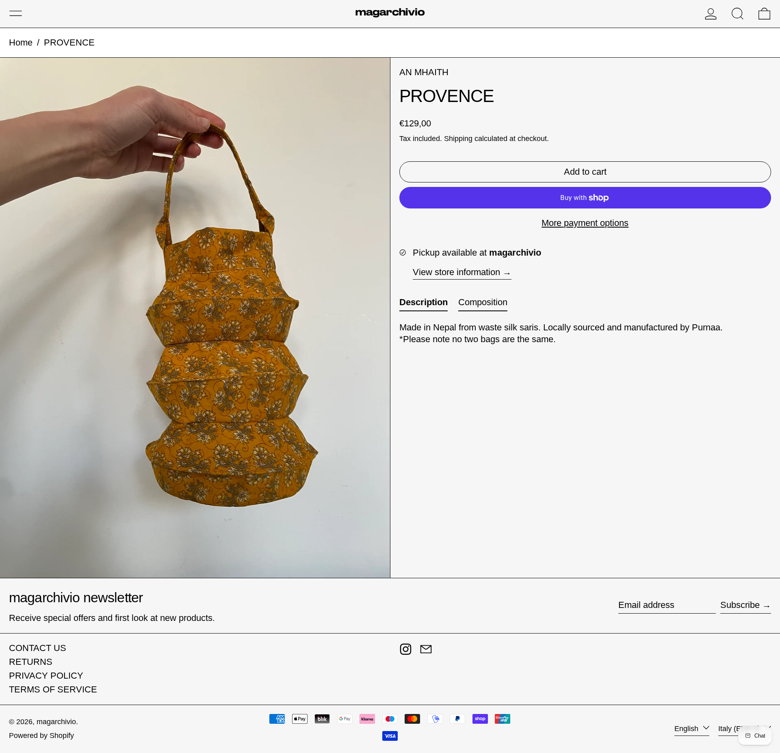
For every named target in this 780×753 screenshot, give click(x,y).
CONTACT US (37, 648)
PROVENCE (69, 42)
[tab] (423, 304)
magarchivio (56, 722)
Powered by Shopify (41, 735)
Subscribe (740, 605)
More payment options (585, 223)
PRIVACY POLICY (46, 676)
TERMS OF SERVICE (53, 689)
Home (20, 42)
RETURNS (30, 662)
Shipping (458, 139)
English (687, 729)
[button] (737, 13)
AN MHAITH (423, 72)
